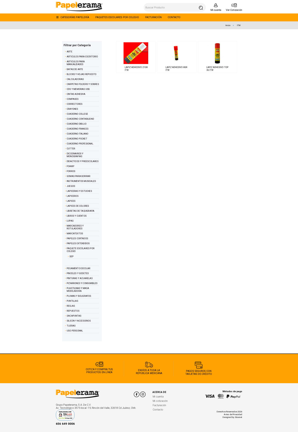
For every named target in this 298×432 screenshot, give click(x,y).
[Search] (201, 7)
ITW (239, 25)
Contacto (158, 409)
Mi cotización (160, 400)
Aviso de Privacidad (233, 414)
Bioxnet (238, 417)
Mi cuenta (158, 396)
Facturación (159, 405)
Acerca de (159, 392)
